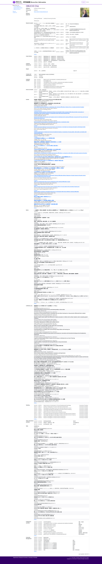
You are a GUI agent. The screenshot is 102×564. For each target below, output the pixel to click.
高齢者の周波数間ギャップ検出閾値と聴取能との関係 (44, 200)
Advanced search (17, 9)
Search (83, 2)
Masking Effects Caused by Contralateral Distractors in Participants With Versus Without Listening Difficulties (56, 191)
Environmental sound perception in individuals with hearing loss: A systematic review (51, 121)
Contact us (15, 12)
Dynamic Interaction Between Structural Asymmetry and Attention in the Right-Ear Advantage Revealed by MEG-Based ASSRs (59, 126)
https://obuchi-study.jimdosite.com (41, 11)
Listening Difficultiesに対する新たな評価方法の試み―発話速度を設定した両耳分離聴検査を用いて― (53, 156)
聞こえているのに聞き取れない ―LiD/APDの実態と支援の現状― (46, 145)
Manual (14, 11)
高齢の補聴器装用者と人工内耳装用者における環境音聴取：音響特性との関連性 (49, 168)
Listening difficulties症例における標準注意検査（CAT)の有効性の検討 (47, 149)
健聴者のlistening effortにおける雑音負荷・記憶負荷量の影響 (46, 204)
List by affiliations (17, 6)
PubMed (35, 125)
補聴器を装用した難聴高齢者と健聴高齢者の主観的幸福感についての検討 (47, 141)
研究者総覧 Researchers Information (34, 2)
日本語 (87, 2)
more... (35, 54)
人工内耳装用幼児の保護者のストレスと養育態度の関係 (44, 138)
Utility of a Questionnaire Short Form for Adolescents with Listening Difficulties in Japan (52, 181)
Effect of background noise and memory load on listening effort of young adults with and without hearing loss (56, 186)
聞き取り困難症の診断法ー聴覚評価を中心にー (42, 196)
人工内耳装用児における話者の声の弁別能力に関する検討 (45, 171)
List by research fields (18, 7)
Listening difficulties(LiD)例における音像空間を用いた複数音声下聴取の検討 (48, 160)
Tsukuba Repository (38, 110)
